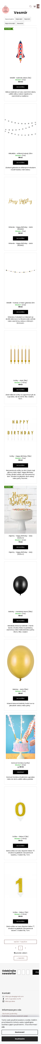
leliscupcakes (10, 1001)
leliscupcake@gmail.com (14, 996)
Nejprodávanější (10, 23)
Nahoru (21, 958)
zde (3, 1027)
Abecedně (20, 23)
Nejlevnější (19, 19)
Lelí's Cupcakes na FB (13, 999)
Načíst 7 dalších (20, 942)
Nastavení (19, 1032)
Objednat (20, 772)
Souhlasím (20, 1039)
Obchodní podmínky (9, 1014)
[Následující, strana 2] (20, 948)
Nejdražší (27, 19)
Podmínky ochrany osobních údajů (15, 1016)
